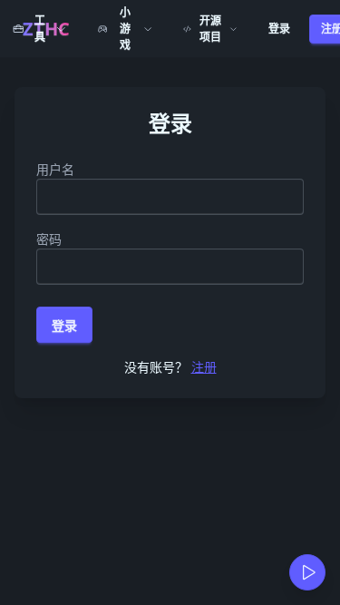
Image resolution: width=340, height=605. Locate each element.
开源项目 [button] (210, 29)
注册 (204, 367)
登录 (279, 28)
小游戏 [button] (125, 29)
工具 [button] (39, 29)
